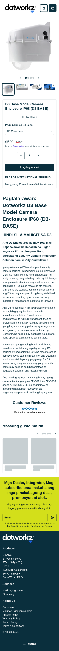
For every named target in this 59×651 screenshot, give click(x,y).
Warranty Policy (11, 618)
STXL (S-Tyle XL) (12, 562)
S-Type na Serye (12, 558)
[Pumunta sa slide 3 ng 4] (36, 87)
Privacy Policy (10, 614)
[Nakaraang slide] (21, 78)
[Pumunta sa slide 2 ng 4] (22, 87)
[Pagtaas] (38, 155)
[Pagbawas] (21, 155)
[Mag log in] (44, 8)
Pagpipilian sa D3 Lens (19, 125)
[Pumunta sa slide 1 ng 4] (8, 89)
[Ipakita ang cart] (52, 8)
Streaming (8, 594)
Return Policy (10, 622)
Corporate (8, 607)
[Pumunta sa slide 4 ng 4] (49, 87)
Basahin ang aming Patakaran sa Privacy (31, 526)
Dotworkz (15, 632)
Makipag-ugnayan (13, 590)
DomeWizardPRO (13, 577)
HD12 (6, 566)
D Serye (7, 555)
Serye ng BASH (11, 573)
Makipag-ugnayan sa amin (17, 611)
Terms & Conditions (13, 626)
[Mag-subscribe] (52, 517)
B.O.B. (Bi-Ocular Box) (15, 570)
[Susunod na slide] (38, 78)
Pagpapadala (19, 146)
